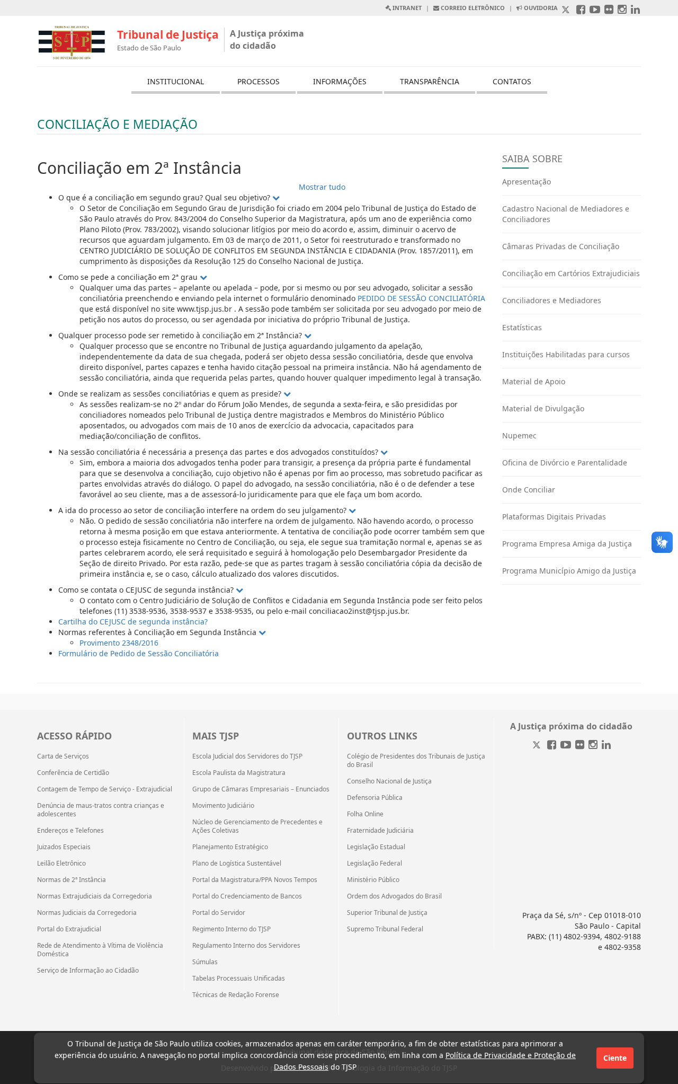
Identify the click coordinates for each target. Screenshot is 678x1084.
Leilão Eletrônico (61, 863)
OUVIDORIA (540, 8)
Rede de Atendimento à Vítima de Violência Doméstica (100, 949)
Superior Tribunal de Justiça (387, 913)
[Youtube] (565, 746)
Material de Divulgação (543, 408)
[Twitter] (537, 746)
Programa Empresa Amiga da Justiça (567, 544)
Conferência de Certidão (73, 773)
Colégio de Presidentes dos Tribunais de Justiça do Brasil (416, 760)
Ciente (615, 1058)
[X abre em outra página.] (566, 10)
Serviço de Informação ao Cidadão (88, 970)
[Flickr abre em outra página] (608, 10)
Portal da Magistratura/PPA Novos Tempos (254, 880)
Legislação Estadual (376, 847)
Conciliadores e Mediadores (551, 300)
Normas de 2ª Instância (71, 880)
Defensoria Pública (375, 798)
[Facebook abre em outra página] (580, 10)
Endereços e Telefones (70, 830)
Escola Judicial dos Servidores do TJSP (247, 756)
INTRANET (406, 8)
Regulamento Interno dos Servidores (246, 945)
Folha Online (365, 814)
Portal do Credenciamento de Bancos (247, 896)
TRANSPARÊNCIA (429, 81)
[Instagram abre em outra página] (622, 10)
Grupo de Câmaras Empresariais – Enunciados (260, 789)
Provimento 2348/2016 (118, 643)
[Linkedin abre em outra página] (635, 10)
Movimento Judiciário (223, 805)
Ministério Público (373, 880)
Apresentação (526, 182)
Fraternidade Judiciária (380, 830)
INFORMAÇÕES (340, 81)
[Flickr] (579, 746)
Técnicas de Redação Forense (235, 995)
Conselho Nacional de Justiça (389, 781)
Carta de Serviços (63, 756)
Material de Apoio (533, 381)
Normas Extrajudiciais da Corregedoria (94, 896)
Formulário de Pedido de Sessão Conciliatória (138, 653)
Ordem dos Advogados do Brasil (394, 896)
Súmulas (205, 962)
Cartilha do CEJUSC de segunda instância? (133, 621)
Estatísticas (522, 327)
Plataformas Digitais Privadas (554, 517)
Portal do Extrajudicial (69, 929)
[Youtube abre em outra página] (594, 10)
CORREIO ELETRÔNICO (472, 8)
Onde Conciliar (528, 489)
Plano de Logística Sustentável (236, 863)
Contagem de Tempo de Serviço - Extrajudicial (104, 789)
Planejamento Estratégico (230, 847)
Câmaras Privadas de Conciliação (560, 246)
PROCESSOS (258, 81)
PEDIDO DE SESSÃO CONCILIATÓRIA (421, 298)
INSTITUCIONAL (175, 81)
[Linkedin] (606, 746)
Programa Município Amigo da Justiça (569, 571)
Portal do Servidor (218, 913)
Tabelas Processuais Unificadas (238, 978)
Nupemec (519, 435)
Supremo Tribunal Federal (385, 929)
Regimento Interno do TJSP (231, 929)
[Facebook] (551, 746)
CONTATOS (512, 81)
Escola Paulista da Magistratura (239, 773)
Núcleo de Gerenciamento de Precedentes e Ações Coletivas (257, 826)
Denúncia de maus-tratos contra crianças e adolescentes (100, 809)
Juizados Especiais (64, 847)
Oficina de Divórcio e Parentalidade (564, 462)
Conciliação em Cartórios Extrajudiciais (571, 273)
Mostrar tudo (322, 187)
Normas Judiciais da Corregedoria (87, 913)
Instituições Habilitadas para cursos (566, 354)
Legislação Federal (374, 863)
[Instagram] (593, 746)
